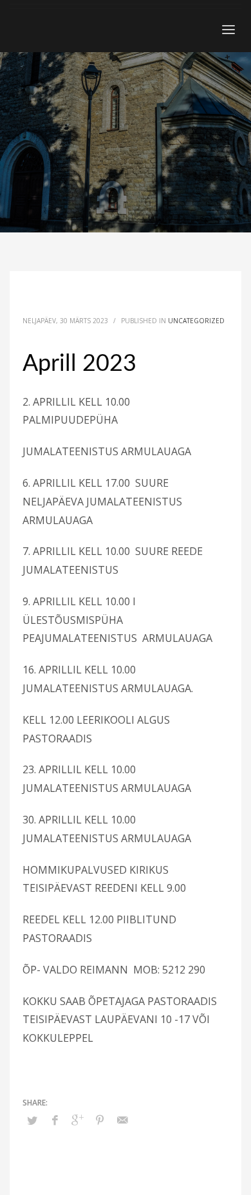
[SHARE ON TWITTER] (32, 1120)
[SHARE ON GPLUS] (77, 1119)
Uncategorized (196, 320)
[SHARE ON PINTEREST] (99, 1119)
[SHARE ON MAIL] (122, 1119)
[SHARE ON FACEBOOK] (54, 1119)
